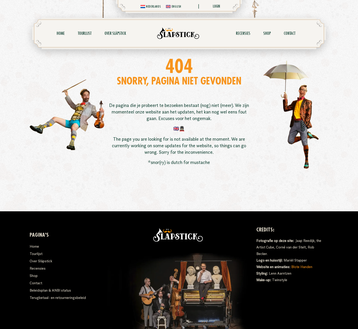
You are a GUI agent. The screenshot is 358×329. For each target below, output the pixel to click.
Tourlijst (84, 33)
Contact (289, 33)
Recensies (243, 33)
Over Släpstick (115, 33)
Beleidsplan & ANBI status (50, 290)
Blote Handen (301, 266)
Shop (267, 33)
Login (216, 6)
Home (61, 33)
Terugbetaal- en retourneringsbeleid (58, 297)
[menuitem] (151, 6)
